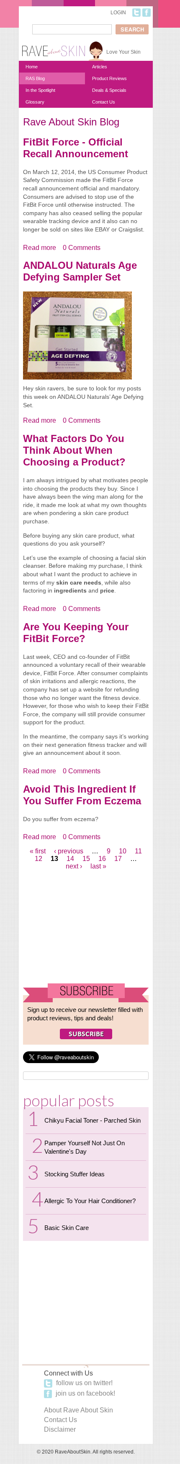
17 (118, 858)
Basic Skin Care (66, 1227)
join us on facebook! (84, 1393)
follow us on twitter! (83, 1382)
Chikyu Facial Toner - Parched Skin (92, 1120)
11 (138, 851)
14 (70, 858)
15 (86, 858)
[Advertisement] (86, 929)
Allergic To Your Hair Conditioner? (90, 1200)
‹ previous (68, 851)
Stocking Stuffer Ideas (74, 1174)
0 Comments (81, 247)
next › (74, 866)
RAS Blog (35, 78)
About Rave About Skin (78, 1410)
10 (122, 851)
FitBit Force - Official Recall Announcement (75, 147)
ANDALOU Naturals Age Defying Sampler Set (80, 271)
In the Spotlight (40, 90)
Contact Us (103, 101)
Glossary (35, 101)
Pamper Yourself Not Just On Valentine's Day (84, 1147)
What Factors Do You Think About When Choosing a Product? (74, 450)
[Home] (53, 47)
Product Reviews (109, 78)
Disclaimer (60, 1429)
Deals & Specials (109, 90)
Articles (99, 66)
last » (98, 866)
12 (38, 858)
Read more (39, 248)
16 (102, 858)
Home (32, 66)
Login (118, 13)
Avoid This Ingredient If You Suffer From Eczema (82, 794)
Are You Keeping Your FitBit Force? (76, 632)
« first (38, 851)
